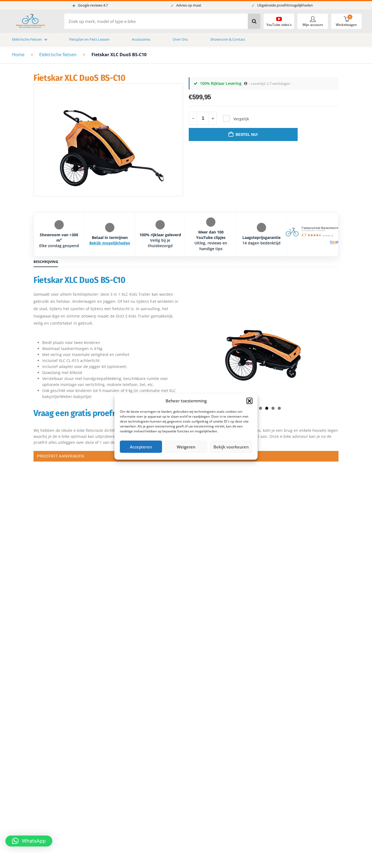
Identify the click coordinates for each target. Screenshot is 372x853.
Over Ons (180, 39)
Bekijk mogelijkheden (109, 243)
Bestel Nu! (247, 134)
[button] (249, 400)
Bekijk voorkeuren (231, 446)
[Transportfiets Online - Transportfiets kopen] (30, 21)
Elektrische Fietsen (27, 39)
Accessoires (141, 39)
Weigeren (186, 446)
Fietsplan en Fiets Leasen (89, 39)
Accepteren (141, 446)
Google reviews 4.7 (90, 5)
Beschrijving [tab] (45, 261)
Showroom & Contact (227, 39)
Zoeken (254, 21)
